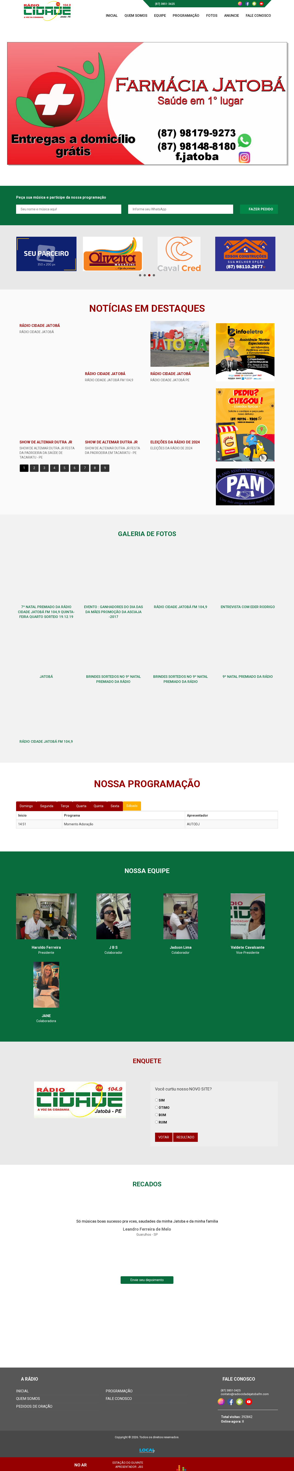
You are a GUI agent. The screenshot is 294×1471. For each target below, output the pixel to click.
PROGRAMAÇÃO (119, 1391)
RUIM (163, 1122)
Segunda (46, 806)
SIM (162, 1100)
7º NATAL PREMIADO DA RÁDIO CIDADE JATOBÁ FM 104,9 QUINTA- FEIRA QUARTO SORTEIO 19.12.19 (46, 612)
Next (272, 254)
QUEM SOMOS (28, 1398)
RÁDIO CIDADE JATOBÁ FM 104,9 (180, 607)
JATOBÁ (46, 677)
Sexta (115, 806)
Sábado (132, 806)
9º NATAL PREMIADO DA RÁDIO (248, 677)
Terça (65, 806)
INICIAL (22, 1391)
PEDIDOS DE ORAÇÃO (34, 1406)
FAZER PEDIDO (260, 209)
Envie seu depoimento (147, 1280)
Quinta (98, 806)
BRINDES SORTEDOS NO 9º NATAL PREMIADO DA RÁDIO (113, 679)
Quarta (81, 806)
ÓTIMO (164, 1108)
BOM (162, 1115)
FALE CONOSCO (119, 1398)
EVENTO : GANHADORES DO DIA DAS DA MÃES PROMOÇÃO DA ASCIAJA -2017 (113, 612)
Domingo (26, 806)
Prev (22, 254)
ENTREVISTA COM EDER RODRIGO (248, 607)
